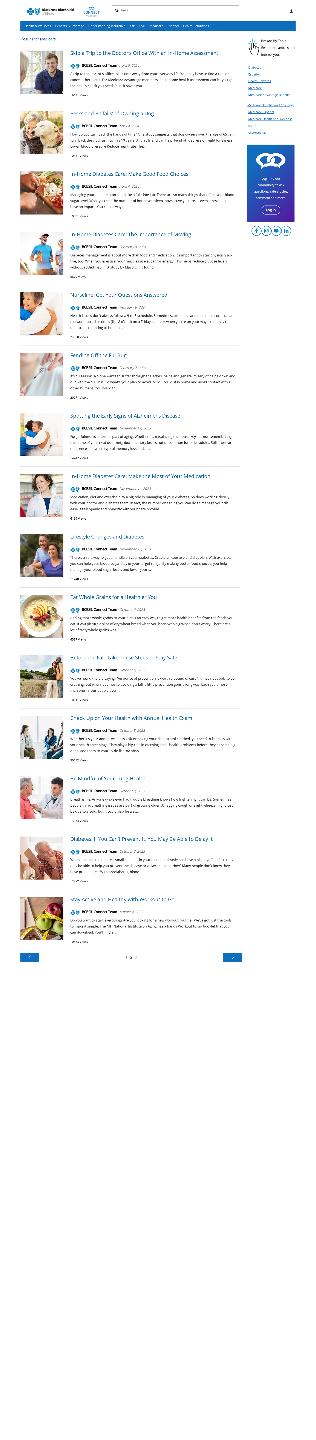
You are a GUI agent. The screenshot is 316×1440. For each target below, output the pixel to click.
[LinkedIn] (286, 231)
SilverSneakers (258, 133)
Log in (271, 210)
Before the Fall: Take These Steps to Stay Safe (123, 657)
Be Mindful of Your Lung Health (108, 778)
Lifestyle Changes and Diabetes (107, 536)
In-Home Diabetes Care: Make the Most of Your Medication (140, 476)
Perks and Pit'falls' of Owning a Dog (112, 113)
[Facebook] (256, 231)
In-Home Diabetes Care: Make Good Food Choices (129, 173)
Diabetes (254, 67)
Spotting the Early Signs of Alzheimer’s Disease (125, 415)
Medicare (156, 26)
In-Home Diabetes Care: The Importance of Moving (130, 234)
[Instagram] (266, 231)
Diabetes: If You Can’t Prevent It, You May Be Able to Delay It (141, 838)
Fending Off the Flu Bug (98, 355)
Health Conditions (196, 26)
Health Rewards (259, 81)
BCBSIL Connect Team (99, 65)
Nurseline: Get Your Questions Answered (118, 294)
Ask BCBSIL (137, 26)
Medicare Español (261, 112)
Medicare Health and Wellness (270, 119)
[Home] (63, 11)
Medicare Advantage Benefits (269, 95)
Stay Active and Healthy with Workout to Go (122, 899)
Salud (252, 126)
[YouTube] (276, 231)
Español (173, 26)
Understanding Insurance (106, 26)
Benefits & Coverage (69, 26)
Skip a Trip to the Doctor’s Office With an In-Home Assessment (144, 52)
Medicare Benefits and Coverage (270, 105)
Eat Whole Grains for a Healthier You (113, 596)
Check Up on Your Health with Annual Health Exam (131, 717)
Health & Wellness (38, 26)
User (291, 11)
